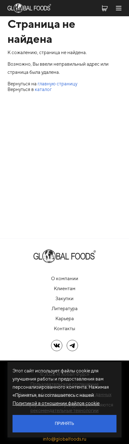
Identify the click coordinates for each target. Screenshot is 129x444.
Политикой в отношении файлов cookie (56, 403)
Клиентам (64, 288)
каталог (43, 89)
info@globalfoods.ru (64, 438)
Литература (65, 308)
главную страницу (57, 83)
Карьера (64, 318)
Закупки (64, 298)
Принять (64, 423)
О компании (64, 278)
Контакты (64, 328)
